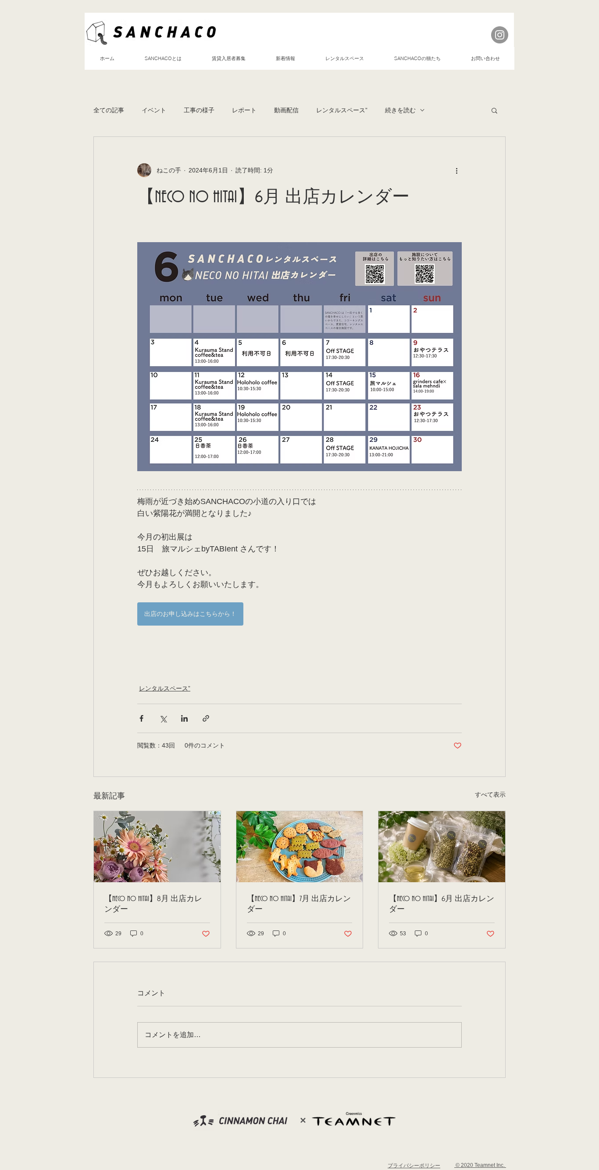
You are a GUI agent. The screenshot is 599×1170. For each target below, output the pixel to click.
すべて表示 (490, 794)
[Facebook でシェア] (141, 718)
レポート (244, 110)
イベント (154, 110)
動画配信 (286, 110)
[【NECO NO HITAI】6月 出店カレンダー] (441, 846)
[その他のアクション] (456, 170)
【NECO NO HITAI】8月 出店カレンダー (153, 904)
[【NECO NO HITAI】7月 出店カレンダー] (299, 846)
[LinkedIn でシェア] (184, 718)
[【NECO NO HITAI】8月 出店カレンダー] (157, 846)
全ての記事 (108, 110)
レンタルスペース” (341, 110)
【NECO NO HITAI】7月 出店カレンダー (299, 904)
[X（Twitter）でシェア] (163, 718)
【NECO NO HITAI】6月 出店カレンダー (441, 904)
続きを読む (400, 110)
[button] (494, 110)
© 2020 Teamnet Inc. (480, 1165)
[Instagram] (499, 34)
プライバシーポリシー (414, 1166)
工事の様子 (199, 110)
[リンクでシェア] (206, 718)
